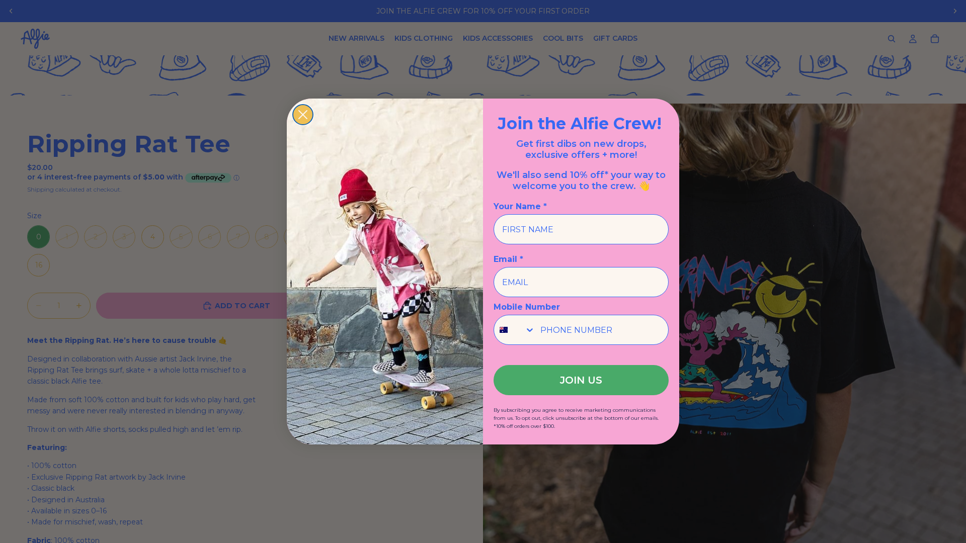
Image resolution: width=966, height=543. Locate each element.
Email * (508, 259)
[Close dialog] (303, 115)
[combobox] (514, 329)
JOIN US (581, 380)
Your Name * (520, 206)
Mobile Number (527, 307)
